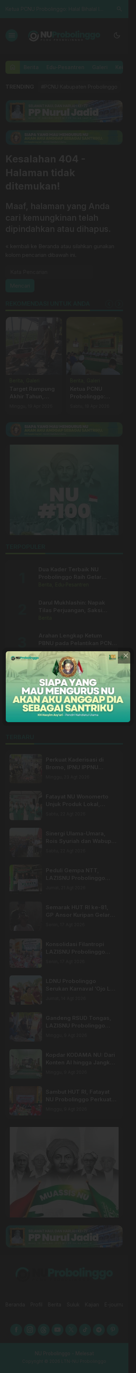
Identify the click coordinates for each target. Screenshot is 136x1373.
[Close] (126, 656)
